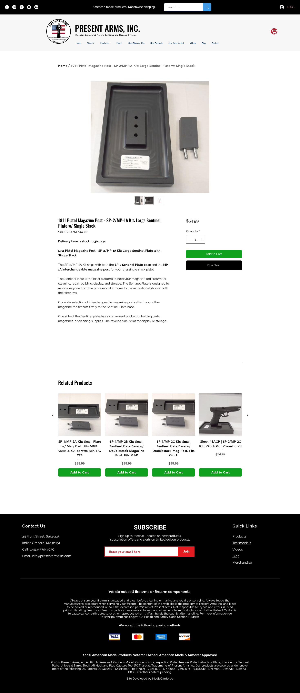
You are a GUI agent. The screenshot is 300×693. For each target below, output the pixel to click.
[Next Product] (247, 414)
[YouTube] (29, 7)
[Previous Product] (52, 414)
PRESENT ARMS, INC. (107, 28)
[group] (150, 434)
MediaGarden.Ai (162, 678)
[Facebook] (7, 7)
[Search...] (207, 7)
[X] (22, 7)
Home (62, 66)
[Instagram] (14, 7)
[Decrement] (189, 240)
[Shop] (274, 31)
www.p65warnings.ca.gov (121, 616)
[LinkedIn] (36, 7)
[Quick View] (79, 414)
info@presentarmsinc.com (51, 556)
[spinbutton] (195, 240)
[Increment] (201, 240)
